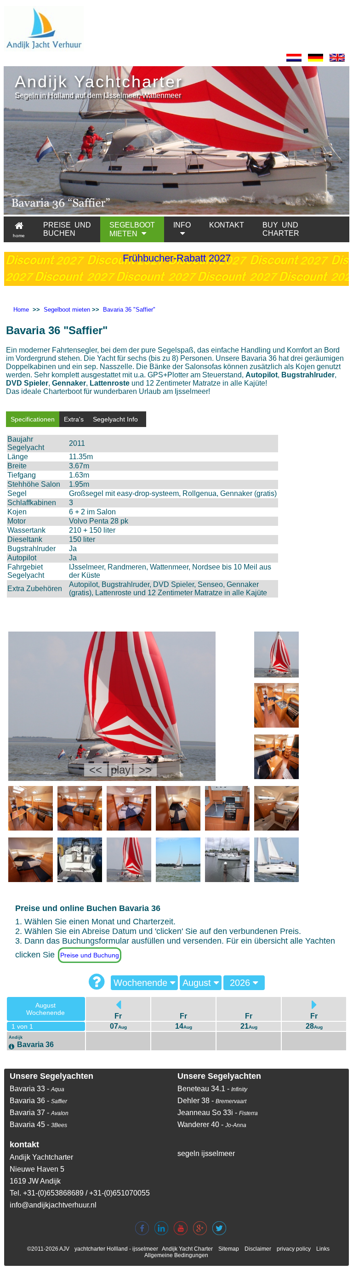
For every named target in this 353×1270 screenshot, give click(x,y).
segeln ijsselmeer (206, 1153)
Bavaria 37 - (39, 1112)
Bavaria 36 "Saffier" (129, 309)
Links (323, 1249)
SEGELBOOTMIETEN (132, 229)
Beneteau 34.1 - (212, 1089)
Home (21, 309)
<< (95, 769)
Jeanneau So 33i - (217, 1112)
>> (145, 769)
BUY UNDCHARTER (280, 229)
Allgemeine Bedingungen (176, 1255)
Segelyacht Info (115, 419)
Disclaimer (258, 1249)
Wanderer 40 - (211, 1124)
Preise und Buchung (89, 955)
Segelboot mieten (67, 309)
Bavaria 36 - (38, 1101)
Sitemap (228, 1249)
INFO (182, 225)
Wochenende (142, 983)
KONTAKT (226, 225)
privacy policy (294, 1249)
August (198, 983)
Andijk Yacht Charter (187, 1249)
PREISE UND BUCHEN (67, 229)
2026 (241, 983)
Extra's (74, 419)
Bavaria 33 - (37, 1089)
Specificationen (33, 419)
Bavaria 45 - (38, 1124)
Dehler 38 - (211, 1101)
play (121, 769)
